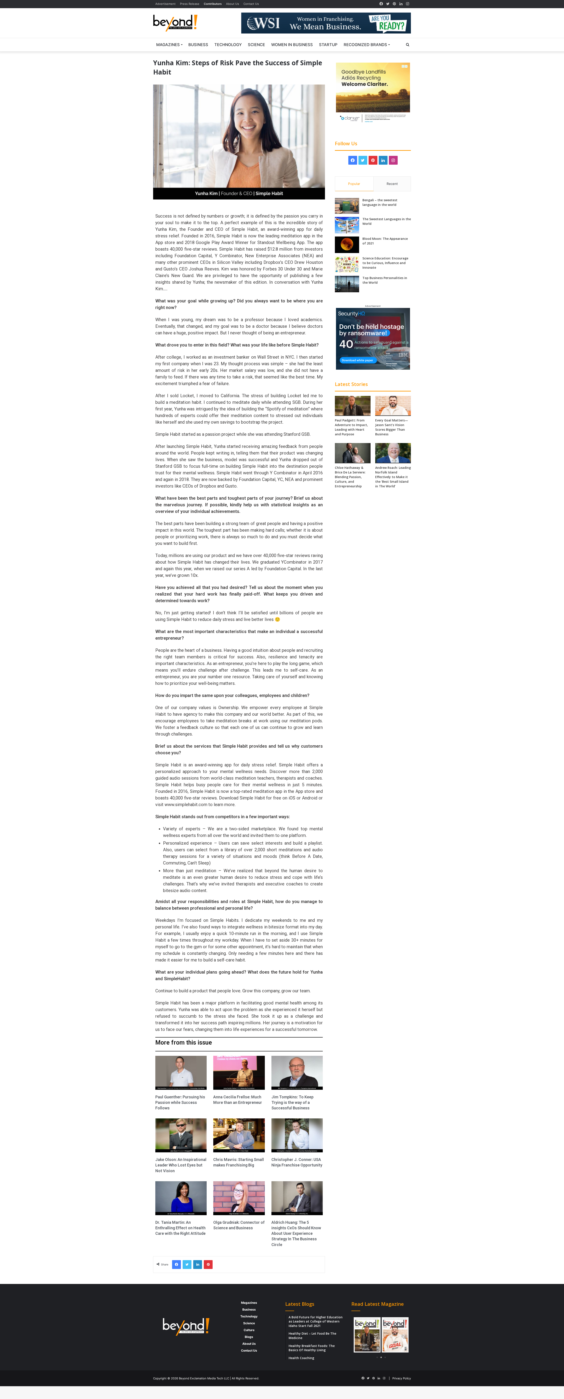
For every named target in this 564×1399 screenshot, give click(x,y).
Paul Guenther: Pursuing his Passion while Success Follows (180, 1102)
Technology (228, 44)
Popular (354, 184)
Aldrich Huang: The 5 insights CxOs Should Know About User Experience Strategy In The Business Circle (296, 1233)
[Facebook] (381, 4)
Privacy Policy (401, 1378)
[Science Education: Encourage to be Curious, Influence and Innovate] (347, 264)
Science (256, 44)
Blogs (249, 1337)
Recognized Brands (365, 44)
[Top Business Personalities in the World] (347, 284)
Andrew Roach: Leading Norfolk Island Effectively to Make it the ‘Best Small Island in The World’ (393, 477)
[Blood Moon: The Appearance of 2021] (347, 245)
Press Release (189, 4)
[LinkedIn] (401, 4)
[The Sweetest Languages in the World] (347, 225)
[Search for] (407, 44)
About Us (232, 4)
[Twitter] (387, 4)
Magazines (168, 44)
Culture (249, 1330)
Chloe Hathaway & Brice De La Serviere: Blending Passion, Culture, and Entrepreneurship (350, 477)
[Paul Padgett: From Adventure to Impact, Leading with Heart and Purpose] (353, 406)
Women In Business (292, 44)
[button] (358, 1335)
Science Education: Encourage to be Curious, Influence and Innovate (385, 263)
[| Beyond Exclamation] (175, 23)
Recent (392, 184)
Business (198, 44)
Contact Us (251, 4)
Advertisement (165, 4)
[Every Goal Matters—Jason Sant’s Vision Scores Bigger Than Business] (393, 406)
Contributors (213, 4)
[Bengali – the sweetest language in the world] (347, 206)
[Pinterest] (394, 4)
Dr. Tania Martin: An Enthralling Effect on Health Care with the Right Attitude (180, 1228)
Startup (328, 44)
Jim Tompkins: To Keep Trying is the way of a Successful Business (292, 1102)
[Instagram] (407, 4)
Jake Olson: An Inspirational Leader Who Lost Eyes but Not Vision (180, 1165)
